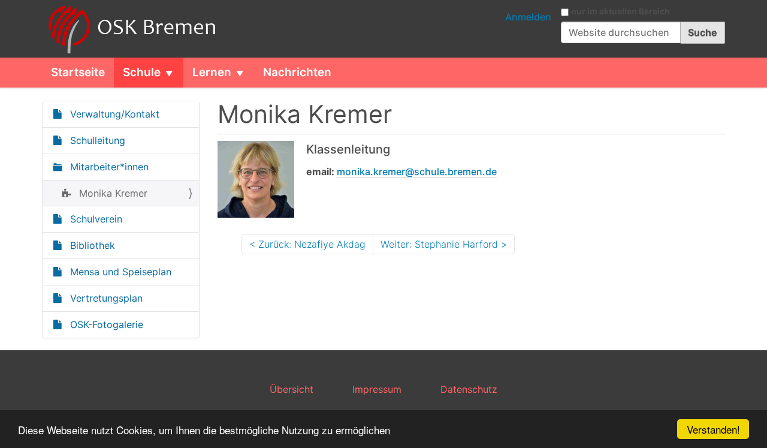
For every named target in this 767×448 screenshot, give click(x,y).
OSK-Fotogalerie (105, 324)
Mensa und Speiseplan (119, 272)
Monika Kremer (111, 193)
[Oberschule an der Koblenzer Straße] (130, 29)
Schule (142, 72)
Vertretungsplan (105, 298)
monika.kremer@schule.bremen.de (417, 172)
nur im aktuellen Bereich (620, 11)
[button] (173, 73)
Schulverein (94, 219)
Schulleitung (96, 140)
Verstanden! (713, 429)
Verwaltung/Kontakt (113, 114)
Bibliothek (91, 245)
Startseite (78, 72)
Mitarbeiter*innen (108, 167)
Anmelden (528, 17)
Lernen (211, 72)
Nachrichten (297, 72)
